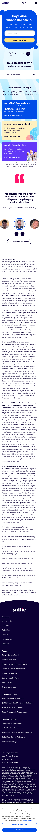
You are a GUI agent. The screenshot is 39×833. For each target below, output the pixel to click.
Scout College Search (10, 655)
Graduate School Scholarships (13, 669)
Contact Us (6, 626)
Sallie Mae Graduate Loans (12, 728)
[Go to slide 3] (19, 53)
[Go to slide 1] (15, 53)
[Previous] (16, 234)
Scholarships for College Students (15, 664)
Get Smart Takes (19, 40)
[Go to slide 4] (21, 53)
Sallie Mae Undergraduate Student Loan (18, 732)
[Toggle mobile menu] (36, 3)
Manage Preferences (19, 824)
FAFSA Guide (7, 683)
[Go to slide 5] (23, 53)
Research (5, 644)
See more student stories (19, 242)
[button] (10, 762)
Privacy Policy (27, 820)
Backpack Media (8, 639)
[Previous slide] (11, 54)
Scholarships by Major (10, 678)
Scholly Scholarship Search (12, 707)
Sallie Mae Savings (9, 742)
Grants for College (9, 687)
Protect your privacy (10, 753)
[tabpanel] (19, 200)
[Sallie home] (5, 3)
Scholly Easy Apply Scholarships (14, 712)
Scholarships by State (10, 673)
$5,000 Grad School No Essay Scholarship (18, 703)
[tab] (19, 224)
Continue (19, 830)
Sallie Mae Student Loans (12, 723)
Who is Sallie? (7, 621)
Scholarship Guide (9, 660)
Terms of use (7, 759)
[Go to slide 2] (17, 53)
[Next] (22, 234)
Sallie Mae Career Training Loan (15, 737)
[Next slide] (28, 54)
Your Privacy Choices (10, 756)
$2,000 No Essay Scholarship (13, 698)
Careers (5, 635)
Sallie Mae (6, 630)
